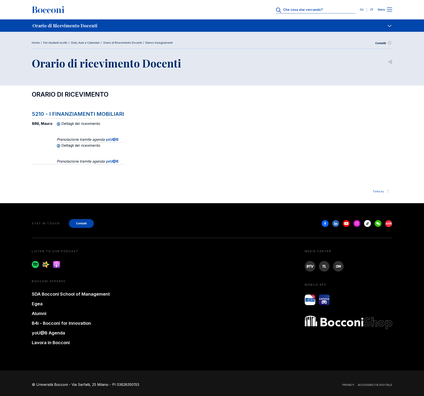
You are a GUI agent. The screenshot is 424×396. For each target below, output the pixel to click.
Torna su (378, 191)
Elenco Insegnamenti (159, 42)
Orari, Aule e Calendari (85, 42)
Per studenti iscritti (55, 42)
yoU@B (112, 139)
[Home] (48, 9)
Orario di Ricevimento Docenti (122, 42)
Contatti (380, 43)
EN (361, 9)
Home (36, 42)
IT (371, 9)
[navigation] (212, 25)
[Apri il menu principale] (389, 10)
